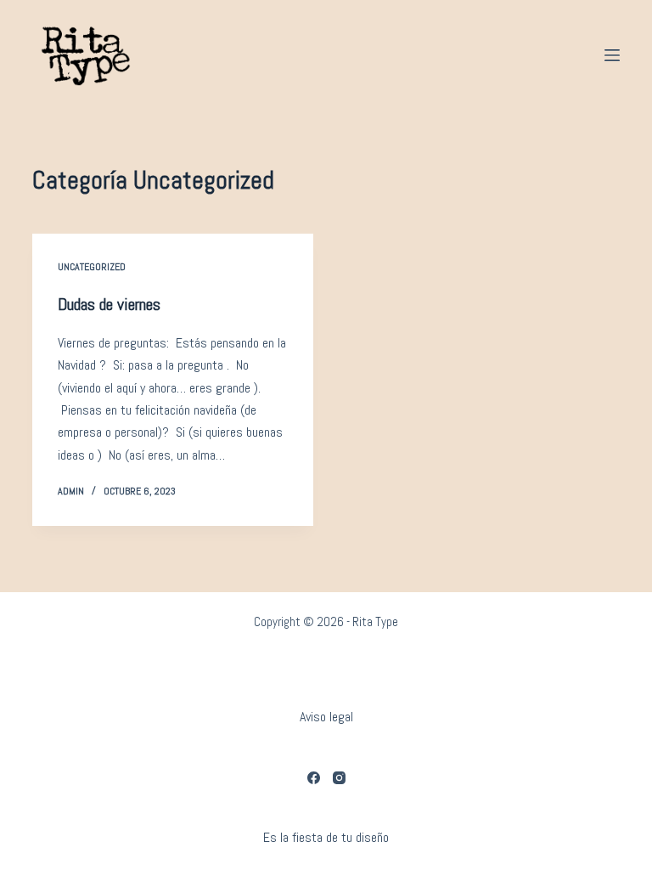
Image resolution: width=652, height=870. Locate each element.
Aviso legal (326, 717)
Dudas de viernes (109, 304)
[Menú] (612, 55)
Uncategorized (92, 267)
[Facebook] (313, 777)
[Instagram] (339, 777)
